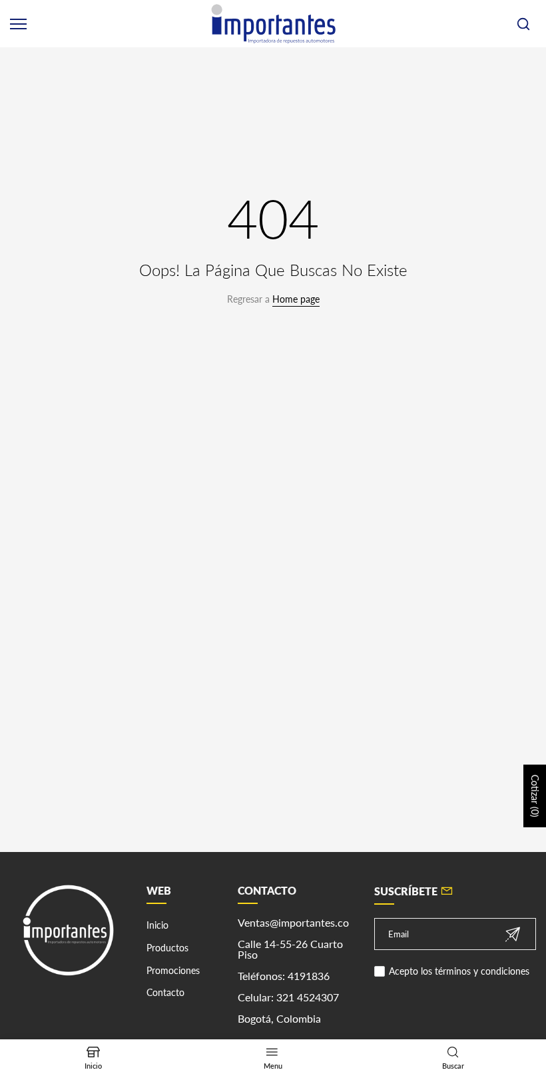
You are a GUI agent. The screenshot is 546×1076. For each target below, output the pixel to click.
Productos (167, 947)
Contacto (165, 992)
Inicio (157, 925)
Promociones (173, 970)
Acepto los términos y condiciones (459, 971)
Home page (296, 299)
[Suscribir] (512, 934)
